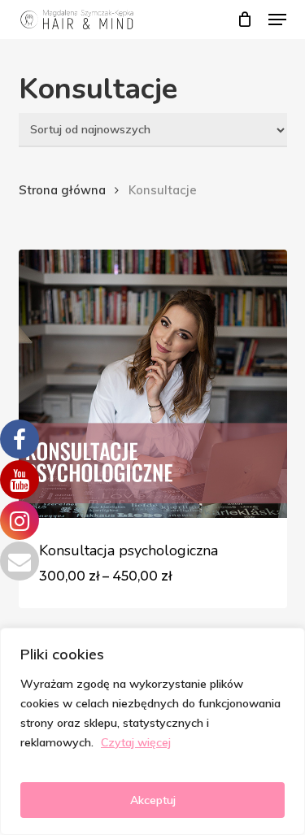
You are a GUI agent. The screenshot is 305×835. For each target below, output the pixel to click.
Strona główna (62, 190)
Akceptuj (153, 800)
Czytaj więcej (136, 742)
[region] (152, 731)
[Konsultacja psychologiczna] (153, 384)
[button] (277, 19)
